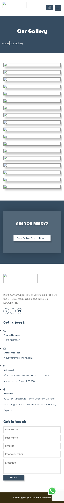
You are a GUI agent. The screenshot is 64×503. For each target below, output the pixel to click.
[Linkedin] (19, 311)
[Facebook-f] (13, 311)
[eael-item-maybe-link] (46, 65)
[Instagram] (6, 311)
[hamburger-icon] (58, 8)
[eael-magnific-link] (18, 65)
